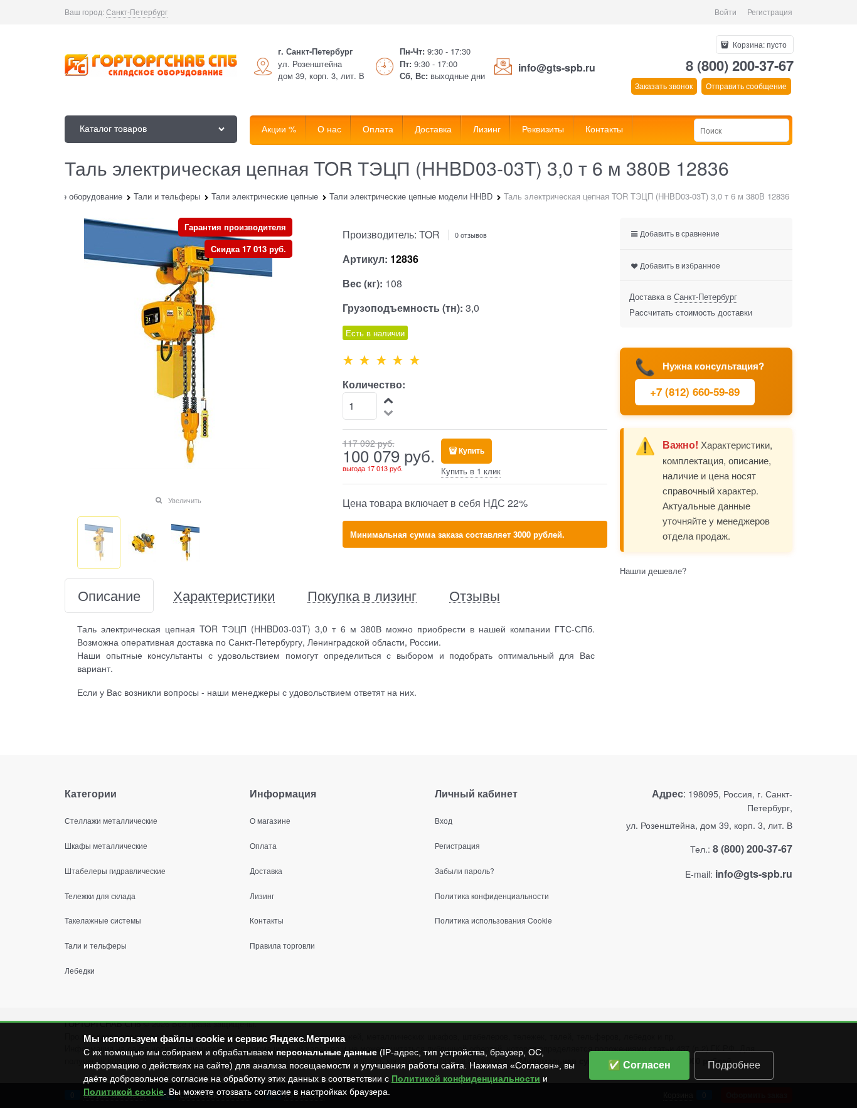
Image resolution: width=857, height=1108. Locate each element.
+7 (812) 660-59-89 (695, 391)
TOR (429, 234)
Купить (471, 450)
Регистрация (769, 11)
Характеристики (224, 596)
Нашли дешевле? (653, 571)
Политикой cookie (123, 1092)
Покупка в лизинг (362, 596)
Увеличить (184, 500)
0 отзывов (471, 235)
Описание (109, 596)
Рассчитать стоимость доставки (690, 312)
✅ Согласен (639, 1065)
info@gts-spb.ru (556, 67)
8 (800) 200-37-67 (740, 65)
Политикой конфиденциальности (465, 1078)
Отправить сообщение (746, 85)
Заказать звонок (664, 85)
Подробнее (734, 1065)
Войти (726, 11)
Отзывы (474, 596)
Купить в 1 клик (471, 471)
